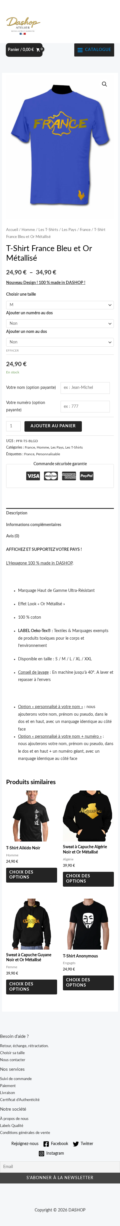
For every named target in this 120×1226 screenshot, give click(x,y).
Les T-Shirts (48, 230)
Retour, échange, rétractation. (24, 1046)
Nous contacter (12, 1060)
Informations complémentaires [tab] (33, 525)
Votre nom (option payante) (31, 388)
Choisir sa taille (12, 1053)
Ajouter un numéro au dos (29, 313)
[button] (104, 84)
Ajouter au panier (53, 426)
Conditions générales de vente (25, 1133)
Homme (28, 230)
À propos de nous (14, 1119)
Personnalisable (48, 454)
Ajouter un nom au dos (26, 332)
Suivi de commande (16, 1079)
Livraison (7, 1093)
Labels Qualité (11, 1126)
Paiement (8, 1086)
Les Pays (69, 230)
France (85, 230)
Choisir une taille (21, 294)
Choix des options (21, 875)
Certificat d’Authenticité (20, 1100)
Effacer (12, 350)
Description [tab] (16, 513)
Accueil (12, 230)
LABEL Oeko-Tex (32, 631)
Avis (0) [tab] (12, 536)
